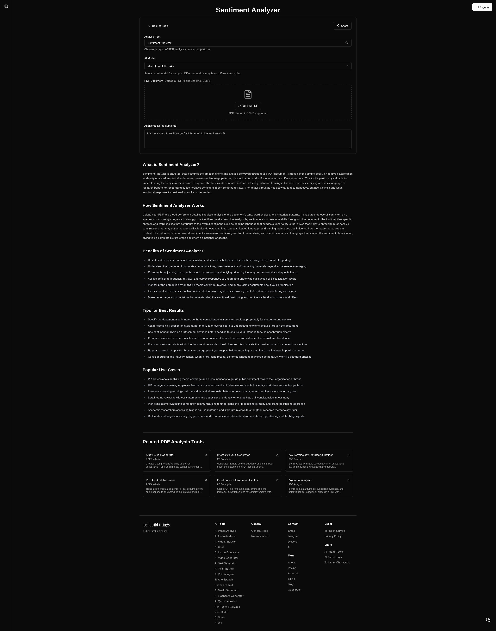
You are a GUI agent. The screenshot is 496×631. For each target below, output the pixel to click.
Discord (292, 541)
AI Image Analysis (225, 530)
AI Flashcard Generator (229, 595)
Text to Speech (224, 579)
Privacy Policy (333, 536)
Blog (290, 584)
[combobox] (248, 66)
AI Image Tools (334, 551)
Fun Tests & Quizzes (227, 606)
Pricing (292, 567)
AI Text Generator (225, 563)
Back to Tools (160, 25)
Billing (291, 578)
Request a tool (260, 536)
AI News (220, 617)
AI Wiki (219, 622)
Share (344, 25)
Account (293, 573)
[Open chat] (488, 620)
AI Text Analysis (224, 568)
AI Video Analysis (225, 541)
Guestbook (294, 589)
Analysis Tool (152, 36)
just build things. (159, 531)
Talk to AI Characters (337, 562)
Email (291, 530)
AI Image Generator (227, 552)
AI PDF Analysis (224, 574)
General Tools (259, 530)
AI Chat (219, 547)
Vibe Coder (221, 612)
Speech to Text (224, 584)
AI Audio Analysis (225, 536)
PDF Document (177, 80)
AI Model (149, 58)
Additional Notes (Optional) (160, 125)
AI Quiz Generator (226, 601)
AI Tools (220, 523)
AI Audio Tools (333, 557)
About (291, 562)
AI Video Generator (226, 557)
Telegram (293, 536)
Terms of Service (335, 530)
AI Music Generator (227, 590)
